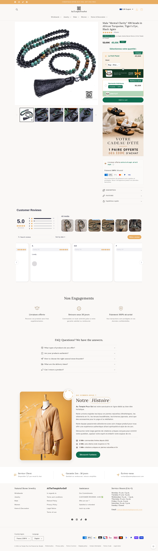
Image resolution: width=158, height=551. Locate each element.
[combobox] (60, 237)
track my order (84, 508)
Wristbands (19, 493)
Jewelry (17, 497)
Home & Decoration (22, 508)
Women (17, 504)
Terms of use (51, 512)
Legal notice (117, 546)
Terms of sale (107, 546)
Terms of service (71, 546)
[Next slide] (141, 262)
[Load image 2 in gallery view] (41, 115)
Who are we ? (84, 501)
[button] (17, 9)
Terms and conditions (55, 497)
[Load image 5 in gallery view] (86, 115)
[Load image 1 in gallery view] (27, 115)
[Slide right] (96, 115)
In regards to (51, 493)
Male (16, 501)
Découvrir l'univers (88, 454)
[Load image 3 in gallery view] (56, 115)
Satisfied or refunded (87, 504)
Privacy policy (60, 546)
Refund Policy (52, 501)
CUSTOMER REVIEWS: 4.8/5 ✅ (91, 497)
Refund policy (49, 546)
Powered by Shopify (37, 546)
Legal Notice (51, 508)
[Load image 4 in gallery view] (71, 115)
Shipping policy (82, 546)
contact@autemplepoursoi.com (129, 509)
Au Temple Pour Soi (25, 546)
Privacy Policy (52, 504)
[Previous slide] (17, 262)
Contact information (95, 546)
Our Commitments (86, 493)
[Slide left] (17, 115)
